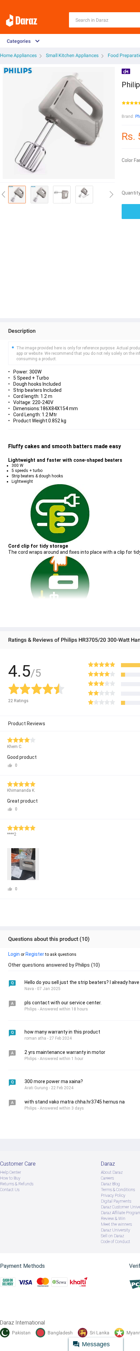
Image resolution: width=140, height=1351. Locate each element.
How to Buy (10, 1178)
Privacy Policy (113, 1195)
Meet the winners (116, 1224)
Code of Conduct (115, 1241)
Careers (107, 1178)
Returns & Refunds (16, 1184)
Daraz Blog (110, 1184)
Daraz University (115, 1230)
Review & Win (113, 1218)
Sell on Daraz (112, 1236)
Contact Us (9, 1189)
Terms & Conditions (118, 1189)
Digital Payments (116, 1201)
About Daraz (112, 1172)
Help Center (10, 1172)
